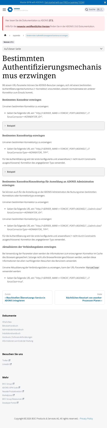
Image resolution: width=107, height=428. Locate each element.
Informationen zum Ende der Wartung (17, 341)
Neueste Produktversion (12, 391)
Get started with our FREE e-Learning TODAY (64, 2)
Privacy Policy (86, 418)
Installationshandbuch (11, 333)
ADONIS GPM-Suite (10, 387)
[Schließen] (105, 2)
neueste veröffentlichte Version (33, 26)
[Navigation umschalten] (4, 10)
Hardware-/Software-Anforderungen (17, 337)
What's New (7, 322)
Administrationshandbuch (12, 329)
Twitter (5, 360)
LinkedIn (5, 364)
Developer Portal (9, 403)
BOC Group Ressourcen (12, 399)
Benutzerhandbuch (10, 326)
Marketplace (7, 395)
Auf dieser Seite (12, 49)
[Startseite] (5, 35)
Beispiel (11, 125)
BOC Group (7, 384)
